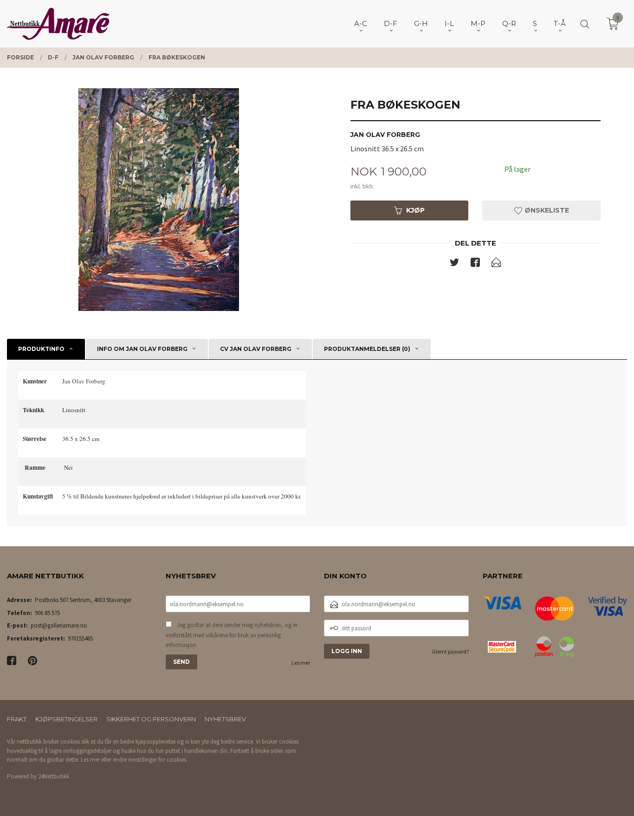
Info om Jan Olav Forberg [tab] (142, 348)
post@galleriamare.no (59, 625)
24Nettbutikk (53, 776)
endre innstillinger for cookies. (150, 760)
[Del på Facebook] (475, 264)
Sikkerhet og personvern (151, 719)
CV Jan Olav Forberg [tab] (255, 348)
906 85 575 (47, 613)
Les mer (300, 662)
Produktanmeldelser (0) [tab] (367, 348)
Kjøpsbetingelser (66, 719)
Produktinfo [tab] (41, 348)
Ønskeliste (546, 210)
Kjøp (415, 210)
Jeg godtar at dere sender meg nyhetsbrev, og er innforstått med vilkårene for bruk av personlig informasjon (232, 635)
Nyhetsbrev (225, 719)
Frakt (16, 719)
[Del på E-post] (496, 264)
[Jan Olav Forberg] (158, 199)
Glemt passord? (450, 651)
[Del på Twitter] (454, 264)
